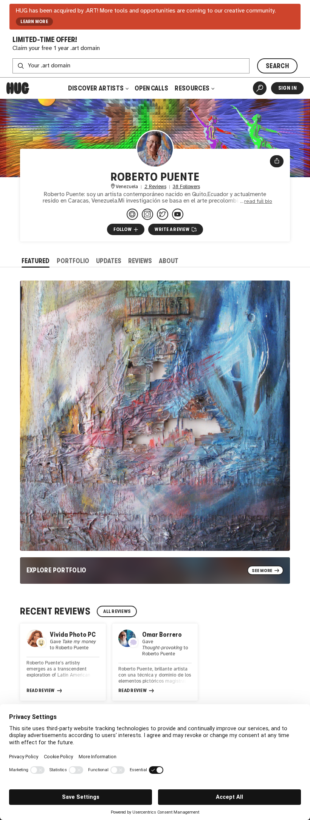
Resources (193, 88)
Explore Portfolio (56, 570)
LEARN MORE (34, 21)
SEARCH (277, 66)
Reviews (140, 261)
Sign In (287, 88)
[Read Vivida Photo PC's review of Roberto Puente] (63, 662)
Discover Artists (96, 88)
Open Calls (151, 88)
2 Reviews (155, 186)
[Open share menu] (277, 161)
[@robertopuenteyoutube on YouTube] (177, 214)
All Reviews (116, 611)
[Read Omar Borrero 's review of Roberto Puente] (155, 662)
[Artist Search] (260, 88)
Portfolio (73, 261)
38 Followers (186, 186)
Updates (108, 261)
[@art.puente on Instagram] (147, 214)
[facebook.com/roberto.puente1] (132, 214)
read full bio (258, 201)
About (168, 261)
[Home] (17, 88)
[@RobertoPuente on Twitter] (162, 214)
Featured (36, 261)
